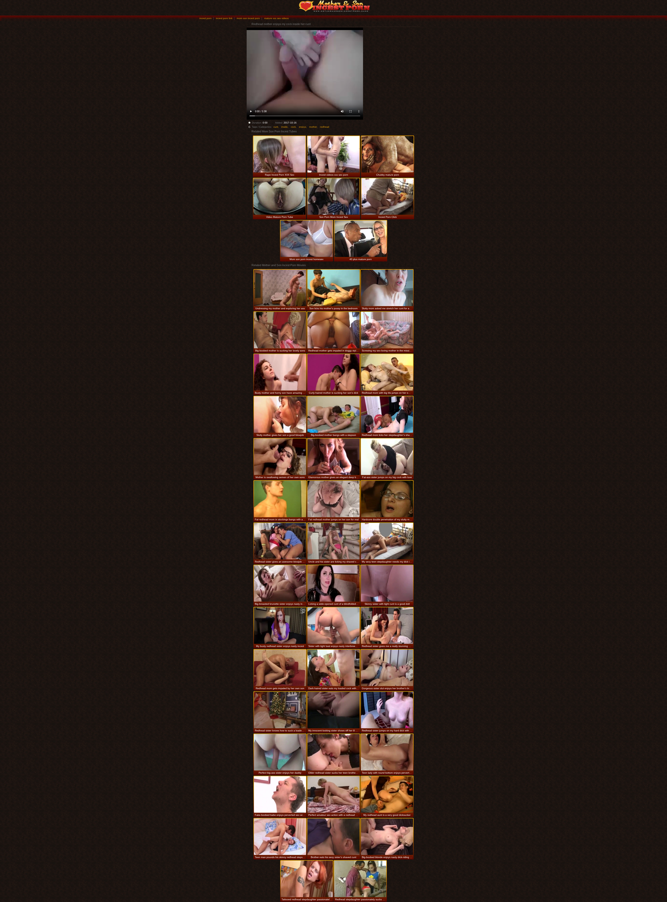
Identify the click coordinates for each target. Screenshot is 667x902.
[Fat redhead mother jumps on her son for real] (333, 499)
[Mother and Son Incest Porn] (333, 6)
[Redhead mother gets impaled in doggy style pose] (333, 330)
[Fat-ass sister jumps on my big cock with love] (387, 456)
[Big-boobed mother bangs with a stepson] (333, 414)
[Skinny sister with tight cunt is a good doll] (387, 583)
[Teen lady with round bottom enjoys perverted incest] (387, 752)
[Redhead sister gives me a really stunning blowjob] (387, 625)
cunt (275, 126)
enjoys (302, 126)
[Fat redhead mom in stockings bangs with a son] (280, 499)
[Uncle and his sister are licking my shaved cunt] (333, 541)
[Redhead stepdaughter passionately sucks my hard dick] (360, 879)
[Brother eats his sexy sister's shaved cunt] (333, 836)
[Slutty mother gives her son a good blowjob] (280, 414)
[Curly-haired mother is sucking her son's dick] (333, 372)
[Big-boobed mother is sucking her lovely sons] (280, 330)
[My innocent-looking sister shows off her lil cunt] (333, 710)
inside (284, 126)
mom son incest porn (248, 18)
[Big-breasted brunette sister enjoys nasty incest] (280, 583)
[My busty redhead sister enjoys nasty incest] (280, 625)
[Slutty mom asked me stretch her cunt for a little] (387, 288)
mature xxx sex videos (276, 18)
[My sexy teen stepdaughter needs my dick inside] (387, 541)
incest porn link (224, 18)
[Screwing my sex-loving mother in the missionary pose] (387, 330)
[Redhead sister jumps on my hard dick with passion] (387, 710)
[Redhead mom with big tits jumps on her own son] (387, 372)
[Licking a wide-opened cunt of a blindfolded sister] (333, 583)
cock (293, 126)
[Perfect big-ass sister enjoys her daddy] (280, 752)
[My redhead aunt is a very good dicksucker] (387, 794)
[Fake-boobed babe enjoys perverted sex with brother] (280, 794)
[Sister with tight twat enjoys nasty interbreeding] (333, 625)
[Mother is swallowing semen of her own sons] (280, 456)
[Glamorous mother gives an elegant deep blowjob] (333, 456)
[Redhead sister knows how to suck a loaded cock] (280, 710)
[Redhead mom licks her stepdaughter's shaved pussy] (387, 414)
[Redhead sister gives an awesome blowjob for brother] (280, 541)
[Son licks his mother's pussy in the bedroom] (333, 288)
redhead (324, 126)
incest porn (205, 18)
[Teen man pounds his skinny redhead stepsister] (280, 836)
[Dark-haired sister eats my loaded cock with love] (333, 668)
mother (313, 126)
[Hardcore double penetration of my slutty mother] (387, 499)
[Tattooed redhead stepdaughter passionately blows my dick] (307, 879)
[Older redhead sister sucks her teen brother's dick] (333, 752)
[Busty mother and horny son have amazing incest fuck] (280, 372)
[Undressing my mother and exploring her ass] (280, 288)
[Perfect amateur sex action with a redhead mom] (333, 794)
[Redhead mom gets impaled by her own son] (280, 668)
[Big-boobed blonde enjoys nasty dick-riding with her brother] (387, 836)
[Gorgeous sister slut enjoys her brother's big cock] (387, 668)
